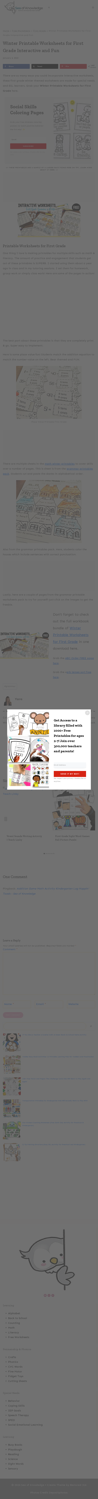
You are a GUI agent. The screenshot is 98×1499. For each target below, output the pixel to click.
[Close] (87, 712)
